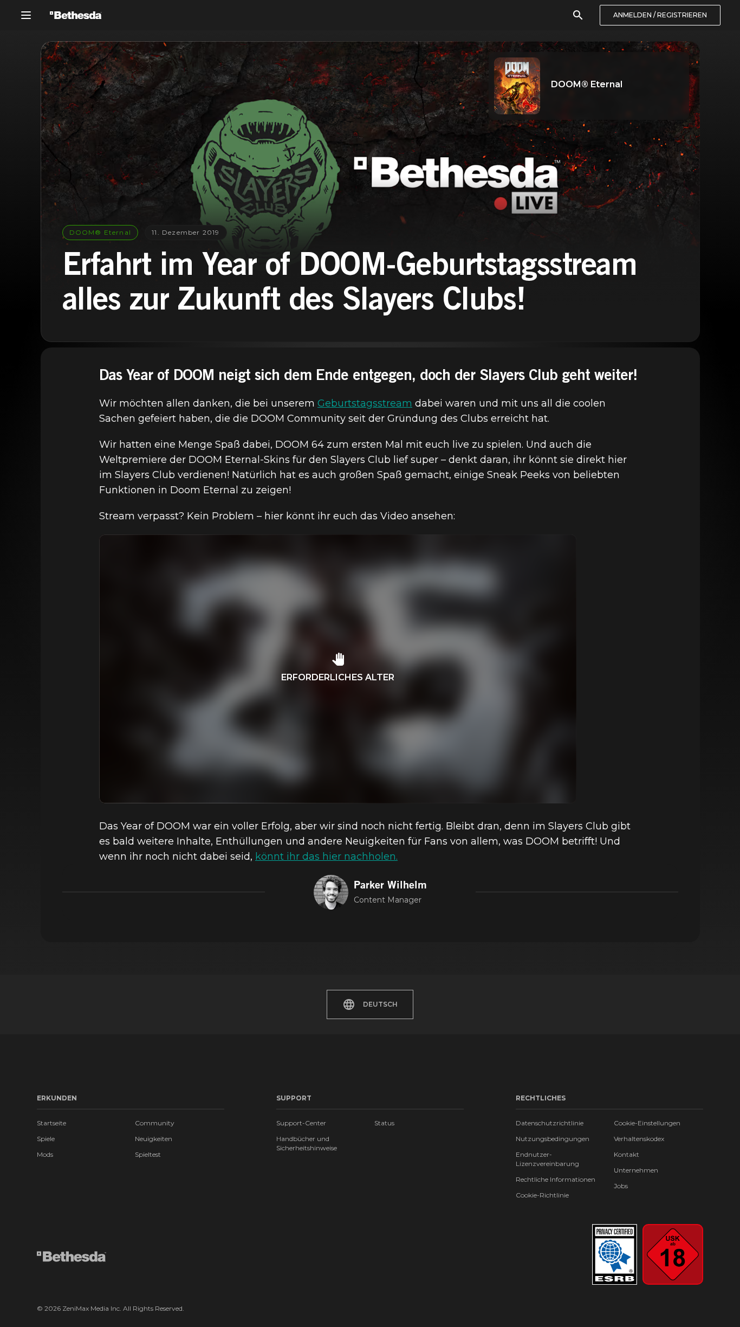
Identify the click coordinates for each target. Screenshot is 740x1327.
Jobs (621, 1186)
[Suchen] (578, 15)
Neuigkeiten (153, 1139)
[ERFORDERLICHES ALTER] (337, 800)
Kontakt (626, 1154)
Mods (45, 1154)
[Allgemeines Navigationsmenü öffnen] (26, 15)
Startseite (51, 1123)
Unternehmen (636, 1170)
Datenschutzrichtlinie (549, 1123)
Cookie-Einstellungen (647, 1123)
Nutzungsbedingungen (552, 1139)
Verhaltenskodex (639, 1139)
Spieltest (148, 1154)
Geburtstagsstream (364, 403)
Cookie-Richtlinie (542, 1195)
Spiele (46, 1139)
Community (154, 1123)
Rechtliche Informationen (555, 1179)
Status (384, 1123)
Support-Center (301, 1123)
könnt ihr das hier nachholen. (326, 856)
